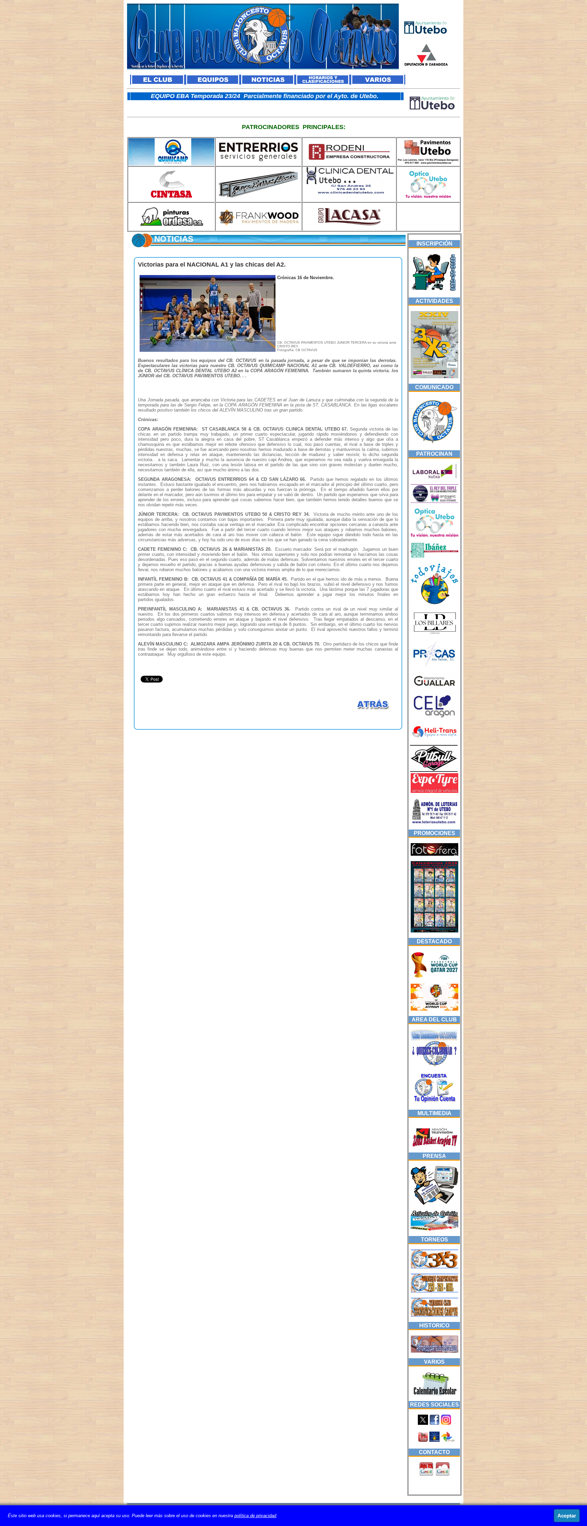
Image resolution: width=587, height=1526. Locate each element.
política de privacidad (255, 1515)
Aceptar (566, 1516)
